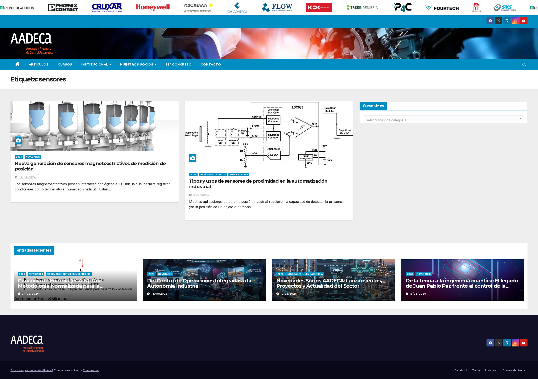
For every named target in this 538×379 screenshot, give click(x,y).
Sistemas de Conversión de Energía (69, 274)
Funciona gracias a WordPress (31, 370)
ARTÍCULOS (39, 64)
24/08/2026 (30, 293)
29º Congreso (178, 64)
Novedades (33, 157)
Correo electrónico (514, 370)
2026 (22, 274)
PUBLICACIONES (239, 174)
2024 (19, 157)
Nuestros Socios (137, 64)
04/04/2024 (27, 177)
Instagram (491, 370)
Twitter (476, 370)
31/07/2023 (201, 194)
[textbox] (443, 120)
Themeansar (91, 370)
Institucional (95, 64)
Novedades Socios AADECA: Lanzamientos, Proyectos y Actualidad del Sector (329, 283)
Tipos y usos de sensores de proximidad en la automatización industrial (258, 183)
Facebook (461, 370)
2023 (193, 174)
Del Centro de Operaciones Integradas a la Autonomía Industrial (199, 283)
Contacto (211, 64)
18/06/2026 (418, 293)
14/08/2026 (159, 293)
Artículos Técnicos (213, 174)
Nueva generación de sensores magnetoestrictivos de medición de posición (90, 166)
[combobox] (443, 118)
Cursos (65, 64)
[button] (524, 64)
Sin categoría (314, 274)
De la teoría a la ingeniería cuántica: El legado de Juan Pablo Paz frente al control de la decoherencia (462, 286)
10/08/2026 (288, 293)
